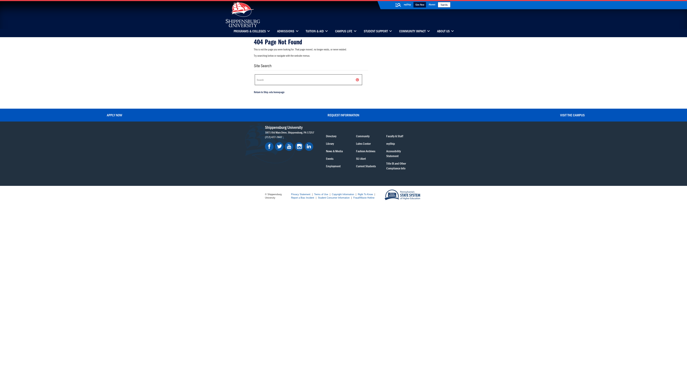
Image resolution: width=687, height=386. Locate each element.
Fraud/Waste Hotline (363, 197)
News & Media (334, 151)
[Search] (357, 79)
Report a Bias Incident (302, 197)
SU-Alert (361, 159)
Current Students (366, 166)
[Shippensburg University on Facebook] (269, 146)
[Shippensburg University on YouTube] (289, 146)
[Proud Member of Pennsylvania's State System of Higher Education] (402, 194)
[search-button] (398, 5)
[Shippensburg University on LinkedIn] (309, 146)
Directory (331, 136)
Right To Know (365, 194)
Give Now (419, 4)
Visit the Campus (572, 115)
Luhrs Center (363, 144)
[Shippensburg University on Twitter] (279, 146)
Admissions (285, 31)
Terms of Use (321, 194)
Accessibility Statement (393, 153)
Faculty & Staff (394, 136)
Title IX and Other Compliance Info (396, 165)
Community (362, 136)
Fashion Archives (365, 151)
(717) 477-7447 (273, 137)
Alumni (432, 4)
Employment (333, 166)
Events (329, 159)
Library (330, 144)
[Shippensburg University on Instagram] (299, 146)
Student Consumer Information (334, 197)
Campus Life (343, 31)
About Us (443, 31)
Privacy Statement (300, 194)
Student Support (376, 31)
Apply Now (114, 115)
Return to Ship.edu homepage (269, 92)
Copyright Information (343, 194)
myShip (407, 4)
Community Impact (412, 31)
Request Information (343, 115)
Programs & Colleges (250, 31)
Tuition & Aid (315, 31)
